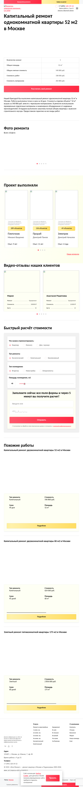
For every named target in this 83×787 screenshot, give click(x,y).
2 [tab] (39, 163)
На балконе (56, 741)
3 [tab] (41, 163)
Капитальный (37, 744)
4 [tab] (43, 163)
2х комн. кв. (37, 733)
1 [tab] (37, 163)
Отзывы (72, 730)
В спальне (55, 733)
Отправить (41, 420)
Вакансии (73, 733)
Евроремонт (56, 727)
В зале (54, 730)
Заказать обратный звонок (66, 10)
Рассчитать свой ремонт (41, 89)
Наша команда (73, 254)
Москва (11, 780)
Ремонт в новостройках (40, 727)
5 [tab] (45, 163)
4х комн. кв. (37, 738)
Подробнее (41, 526)
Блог (71, 741)
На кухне (55, 738)
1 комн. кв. (36, 730)
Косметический (38, 741)
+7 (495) (66, 6)
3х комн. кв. (37, 736)
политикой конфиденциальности (62, 426)
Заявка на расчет (61, 2)
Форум (72, 736)
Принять (52, 778)
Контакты (73, 727)
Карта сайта (73, 780)
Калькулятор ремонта (23, 2)
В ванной (55, 736)
